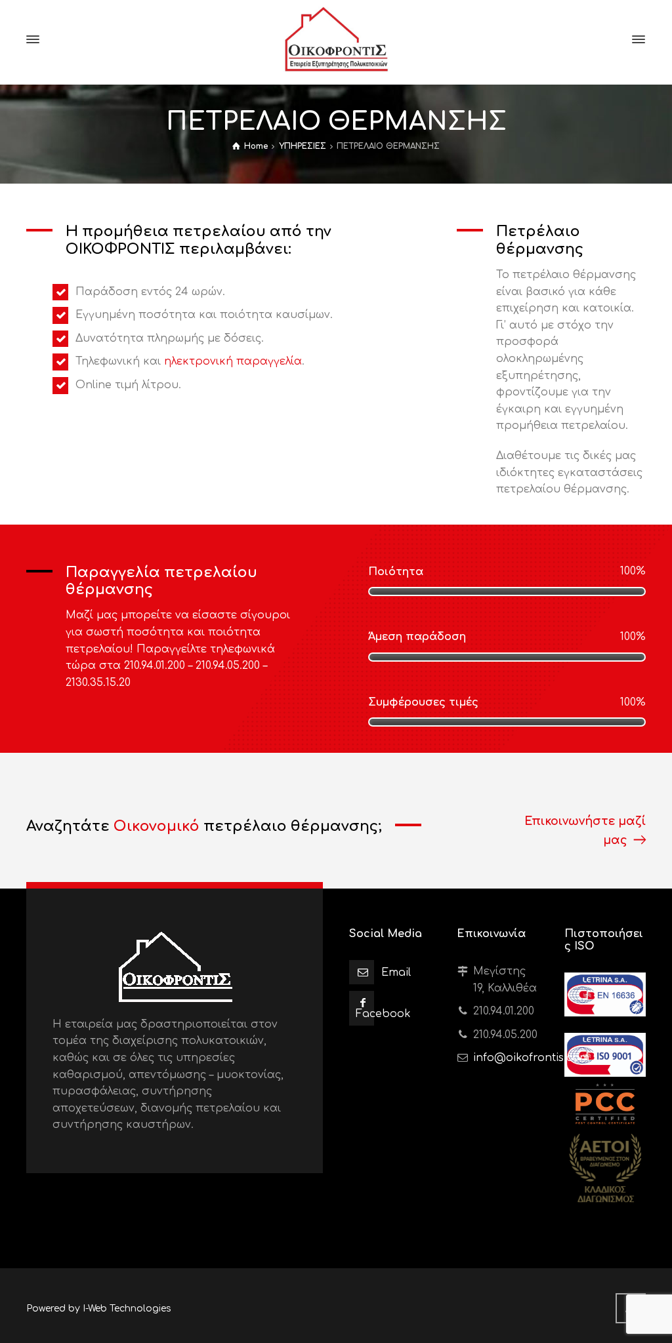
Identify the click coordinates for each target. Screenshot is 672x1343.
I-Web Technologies (127, 1308)
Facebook (383, 1014)
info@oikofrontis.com (531, 1058)
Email (396, 972)
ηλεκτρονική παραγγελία (233, 361)
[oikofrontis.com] (336, 39)
